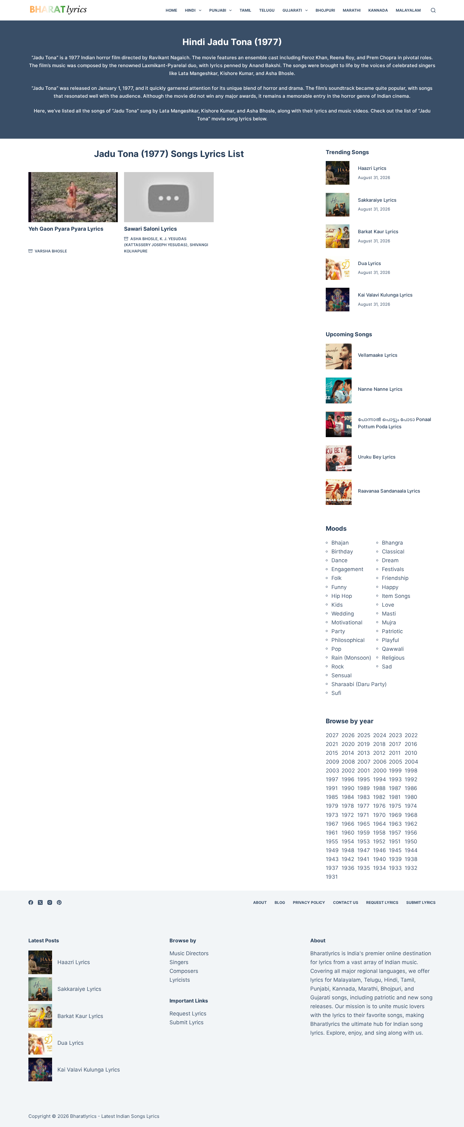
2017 (395, 744)
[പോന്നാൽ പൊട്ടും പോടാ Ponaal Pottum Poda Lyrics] (339, 424)
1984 (348, 797)
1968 (411, 815)
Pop (336, 649)
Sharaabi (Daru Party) (359, 684)
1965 (363, 824)
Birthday (342, 551)
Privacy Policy (309, 902)
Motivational (346, 622)
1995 (363, 779)
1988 (379, 788)
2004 (411, 762)
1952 (379, 841)
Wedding (342, 613)
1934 (379, 868)
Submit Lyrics (421, 902)
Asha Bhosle (144, 238)
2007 (364, 762)
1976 (379, 806)
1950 (411, 841)
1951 (395, 841)
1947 (363, 850)
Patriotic (392, 631)
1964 (379, 824)
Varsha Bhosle (51, 251)
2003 (332, 770)
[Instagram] (49, 902)
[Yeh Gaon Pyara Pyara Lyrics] (73, 197)
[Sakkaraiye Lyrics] (337, 205)
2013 (363, 753)
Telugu (267, 10)
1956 (411, 832)
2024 (379, 735)
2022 (411, 735)
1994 (379, 779)
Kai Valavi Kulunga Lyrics (385, 295)
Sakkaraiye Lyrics (377, 200)
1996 (348, 779)
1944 (411, 850)
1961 (332, 832)
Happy (390, 587)
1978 (348, 806)
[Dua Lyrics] (337, 268)
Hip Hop (341, 596)
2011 (395, 753)
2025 (363, 735)
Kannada (378, 10)
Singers (179, 962)
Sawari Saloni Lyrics (150, 229)
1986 (411, 788)
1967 (332, 824)
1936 (348, 868)
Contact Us (345, 902)
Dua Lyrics (369, 263)
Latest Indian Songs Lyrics (130, 1116)
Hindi (190, 10)
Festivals (393, 569)
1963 (395, 824)
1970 (379, 815)
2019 (363, 744)
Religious (393, 658)
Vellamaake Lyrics (377, 355)
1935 (363, 868)
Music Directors (189, 953)
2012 (379, 753)
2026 (348, 735)
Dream (390, 560)
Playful (390, 640)
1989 (363, 788)
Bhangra (392, 543)
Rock (337, 666)
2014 (348, 753)
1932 (411, 868)
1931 (332, 877)
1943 (332, 859)
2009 (332, 762)
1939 (395, 859)
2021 (332, 744)
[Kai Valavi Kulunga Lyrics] (337, 299)
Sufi (336, 693)
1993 (395, 779)
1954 (348, 841)
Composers (184, 971)
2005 (395, 762)
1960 (348, 832)
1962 (411, 824)
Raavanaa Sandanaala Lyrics (389, 491)
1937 (332, 868)
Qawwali (393, 649)
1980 (411, 797)
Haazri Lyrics (372, 168)
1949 (332, 850)
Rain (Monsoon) (351, 658)
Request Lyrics (382, 902)
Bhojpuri (325, 10)
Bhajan (340, 543)
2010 (411, 753)
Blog (280, 902)
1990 (348, 788)
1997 (332, 779)
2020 (348, 744)
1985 (332, 797)
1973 (332, 815)
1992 (411, 779)
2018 (379, 744)
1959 (363, 832)
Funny (339, 587)
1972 (348, 815)
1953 (363, 841)
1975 (395, 806)
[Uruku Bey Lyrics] (339, 458)
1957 (395, 832)
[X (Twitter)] (40, 902)
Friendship (395, 578)
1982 (379, 797)
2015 (332, 753)
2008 (348, 762)
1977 (363, 806)
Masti (389, 613)
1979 (332, 806)
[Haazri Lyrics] (337, 173)
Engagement (347, 569)
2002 (348, 770)
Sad (387, 666)
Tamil (245, 10)
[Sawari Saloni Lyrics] (168, 197)
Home (171, 10)
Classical (393, 551)
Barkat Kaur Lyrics (378, 231)
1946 (379, 850)
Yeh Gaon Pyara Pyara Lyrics (66, 229)
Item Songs (396, 596)
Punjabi (217, 10)
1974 (411, 806)
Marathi (351, 10)
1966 (348, 824)
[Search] (433, 10)
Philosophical (348, 640)
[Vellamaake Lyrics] (339, 356)
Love (388, 605)
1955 (332, 841)
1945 (395, 850)
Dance (339, 560)
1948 (348, 850)
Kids (337, 605)
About (260, 902)
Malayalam (408, 10)
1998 (411, 770)
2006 (380, 762)
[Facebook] (30, 902)
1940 (379, 859)
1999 (395, 770)
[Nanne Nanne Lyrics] (339, 390)
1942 (348, 859)
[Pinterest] (59, 902)
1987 (395, 788)
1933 (395, 868)
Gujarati (292, 10)
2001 (363, 770)
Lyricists (180, 980)
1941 (363, 859)
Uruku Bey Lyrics (377, 457)
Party (338, 631)
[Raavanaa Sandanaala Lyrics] (339, 492)
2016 (411, 744)
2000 (380, 770)
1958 (379, 832)
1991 (332, 788)
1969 (395, 815)
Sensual (341, 675)
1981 (395, 797)
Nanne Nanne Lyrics (380, 389)
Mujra (389, 622)
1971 (363, 815)
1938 (411, 859)
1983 (363, 797)
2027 (332, 735)
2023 (395, 735)
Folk (336, 578)
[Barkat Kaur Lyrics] (337, 236)
